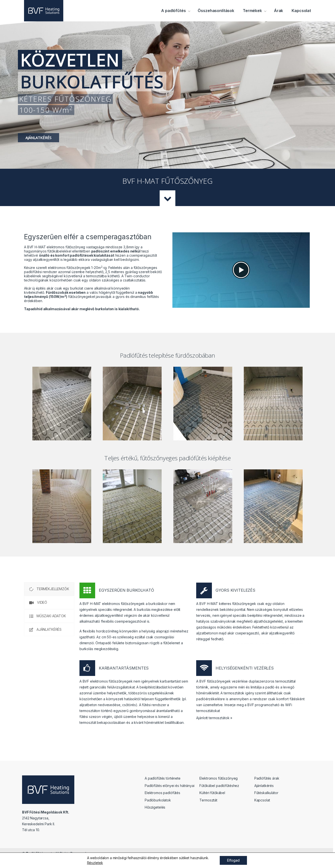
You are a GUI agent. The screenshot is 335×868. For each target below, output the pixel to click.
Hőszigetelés (155, 807)
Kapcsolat (301, 10)
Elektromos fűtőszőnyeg (218, 778)
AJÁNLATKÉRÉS (39, 137)
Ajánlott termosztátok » (214, 718)
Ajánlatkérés (264, 786)
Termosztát (208, 800)
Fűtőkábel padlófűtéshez (219, 786)
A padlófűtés (173, 10)
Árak (278, 10)
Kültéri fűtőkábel (212, 793)
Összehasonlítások (216, 10)
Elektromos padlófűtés (162, 793)
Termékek (252, 10)
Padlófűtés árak (266, 778)
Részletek (95, 863)
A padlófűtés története (162, 778)
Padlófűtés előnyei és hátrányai (169, 786)
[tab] (49, 589)
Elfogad (233, 860)
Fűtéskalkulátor (266, 793)
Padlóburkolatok (158, 800)
